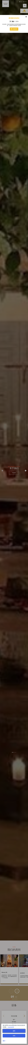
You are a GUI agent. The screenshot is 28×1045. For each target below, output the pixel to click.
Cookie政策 (11, 1027)
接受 (14, 1031)
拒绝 (14, 1035)
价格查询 (15, 29)
